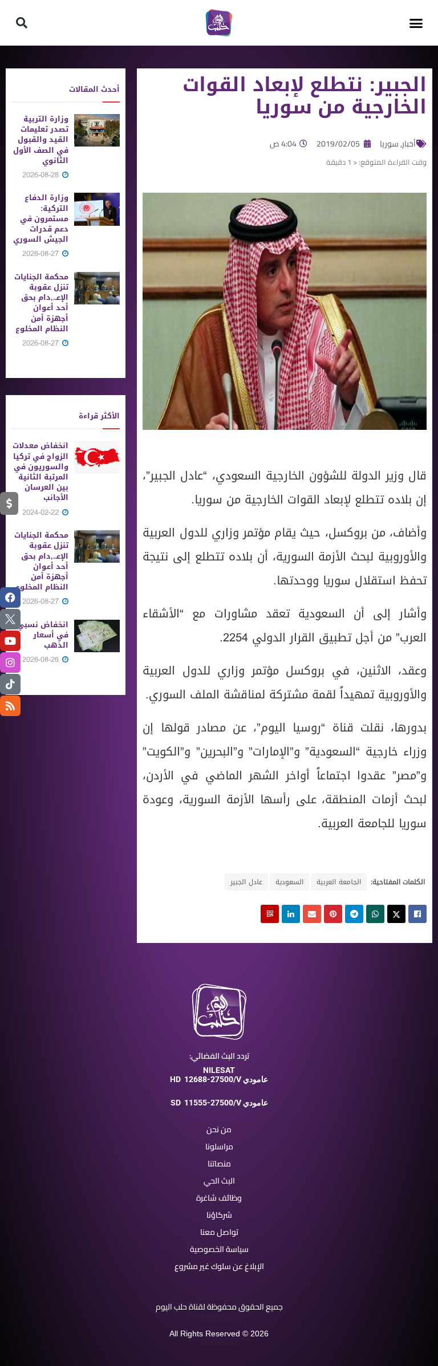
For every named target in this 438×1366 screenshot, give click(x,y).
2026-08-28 (41, 175)
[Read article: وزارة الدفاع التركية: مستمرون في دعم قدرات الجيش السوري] (97, 209)
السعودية (289, 882)
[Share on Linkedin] (291, 914)
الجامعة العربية (339, 882)
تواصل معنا (219, 1232)
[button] (416, 23)
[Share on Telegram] (354, 914)
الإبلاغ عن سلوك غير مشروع (219, 1266)
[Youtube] (10, 641)
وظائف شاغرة (219, 1197)
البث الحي (219, 1180)
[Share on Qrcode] (270, 914)
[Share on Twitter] (396, 914)
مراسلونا (219, 1146)
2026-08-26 (41, 659)
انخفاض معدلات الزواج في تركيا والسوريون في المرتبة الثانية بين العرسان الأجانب (40, 471)
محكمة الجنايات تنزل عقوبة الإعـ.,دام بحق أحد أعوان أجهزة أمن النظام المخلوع (41, 303)
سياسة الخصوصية (219, 1249)
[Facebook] (10, 597)
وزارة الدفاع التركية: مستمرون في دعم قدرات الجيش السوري (40, 218)
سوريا (389, 143)
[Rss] (10, 706)
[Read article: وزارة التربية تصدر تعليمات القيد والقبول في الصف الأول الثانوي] (97, 130)
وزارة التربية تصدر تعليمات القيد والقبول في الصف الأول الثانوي (40, 140)
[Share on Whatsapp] (375, 914)
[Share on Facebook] (417, 914)
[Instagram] (10, 662)
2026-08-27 (41, 253)
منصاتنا (219, 1163)
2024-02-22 (41, 512)
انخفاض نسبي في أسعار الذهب (42, 634)
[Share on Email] (312, 914)
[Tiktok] (10, 684)
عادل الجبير (246, 882)
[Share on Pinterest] (333, 914)
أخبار (409, 143)
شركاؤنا (219, 1215)
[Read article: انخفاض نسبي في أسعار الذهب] (97, 636)
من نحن (219, 1129)
